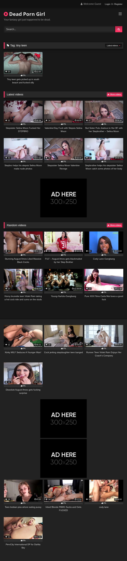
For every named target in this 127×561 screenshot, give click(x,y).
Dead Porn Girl (26, 14)
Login (107, 4)
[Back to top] (117, 552)
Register (118, 4)
